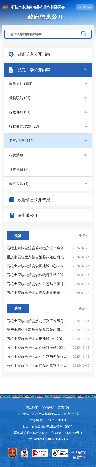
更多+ (83, 235)
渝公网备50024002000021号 (48, 439)
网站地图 (32, 407)
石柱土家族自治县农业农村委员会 (38, 6)
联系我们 (64, 407)
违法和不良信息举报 (79, 454)
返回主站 (85, 7)
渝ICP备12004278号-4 (66, 432)
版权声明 (48, 407)
